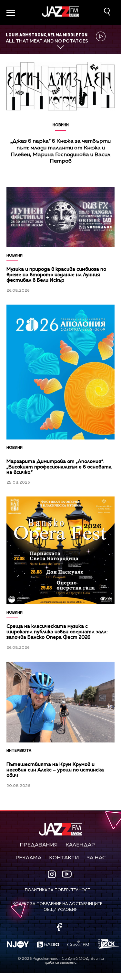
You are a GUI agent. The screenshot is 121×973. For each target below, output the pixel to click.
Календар (80, 845)
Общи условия (60, 910)
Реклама (28, 858)
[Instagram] (52, 875)
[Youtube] (66, 874)
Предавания (39, 845)
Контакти (64, 858)
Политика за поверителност (57, 890)
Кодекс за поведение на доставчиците (57, 904)
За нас (96, 858)
